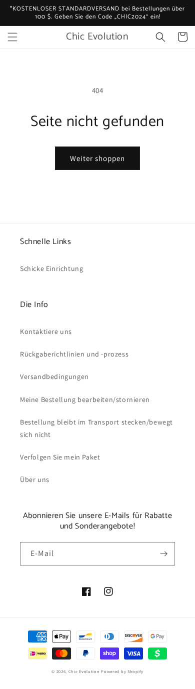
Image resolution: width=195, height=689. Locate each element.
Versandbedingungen (54, 376)
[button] (13, 37)
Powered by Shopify (122, 671)
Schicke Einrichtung (51, 268)
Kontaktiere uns (46, 331)
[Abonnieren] (163, 554)
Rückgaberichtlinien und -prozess (74, 354)
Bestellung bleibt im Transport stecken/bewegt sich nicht (96, 428)
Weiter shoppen (97, 158)
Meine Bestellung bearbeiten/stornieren (85, 399)
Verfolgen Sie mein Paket (60, 457)
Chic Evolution (84, 671)
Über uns (35, 479)
